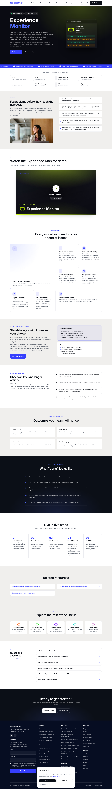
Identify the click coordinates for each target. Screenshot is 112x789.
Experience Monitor (44, 759)
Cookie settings (98, 785)
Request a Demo (49, 710)
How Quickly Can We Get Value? (47, 679)
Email (12, 749)
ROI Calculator (87, 740)
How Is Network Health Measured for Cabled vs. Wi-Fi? (54, 656)
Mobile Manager (43, 756)
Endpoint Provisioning (67, 751)
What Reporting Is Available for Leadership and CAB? (53, 673)
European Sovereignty (45, 740)
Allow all (47, 780)
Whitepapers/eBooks (89, 743)
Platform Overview (44, 729)
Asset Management (66, 731)
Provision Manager (44, 751)
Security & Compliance (45, 737)
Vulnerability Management (68, 729)
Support (85, 768)
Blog (84, 729)
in (11, 735)
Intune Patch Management (46, 734)
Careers (85, 756)
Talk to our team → (22, 659)
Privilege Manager (44, 754)
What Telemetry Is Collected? (46, 651)
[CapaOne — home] (16, 3)
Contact (85, 759)
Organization (13, 756)
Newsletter (86, 746)
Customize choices (45, 784)
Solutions (43, 3)
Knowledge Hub (87, 737)
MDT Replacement (66, 754)
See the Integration (18, 356)
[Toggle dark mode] (81, 2)
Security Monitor (44, 762)
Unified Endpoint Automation (69, 739)
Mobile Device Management (69, 748)
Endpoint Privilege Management (70, 745)
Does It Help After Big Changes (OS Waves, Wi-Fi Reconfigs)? (56, 668)
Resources (60, 3)
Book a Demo (96, 3)
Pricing (51, 3)
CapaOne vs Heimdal (67, 766)
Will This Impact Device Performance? (49, 662)
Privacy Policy (20, 766)
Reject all (64, 780)
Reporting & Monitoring (67, 742)
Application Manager (45, 748)
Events (85, 731)
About (85, 754)
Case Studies (87, 734)
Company (69, 3)
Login (86, 3)
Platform (34, 3)
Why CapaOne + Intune (46, 731)
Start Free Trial (29, 52)
